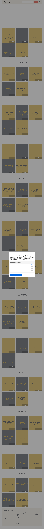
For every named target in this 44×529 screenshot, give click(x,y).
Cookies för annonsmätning (15, 270)
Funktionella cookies (14, 266)
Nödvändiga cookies (14, 264)
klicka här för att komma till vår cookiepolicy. (20, 259)
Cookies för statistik (14, 268)
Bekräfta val (13, 274)
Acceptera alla (19, 274)
